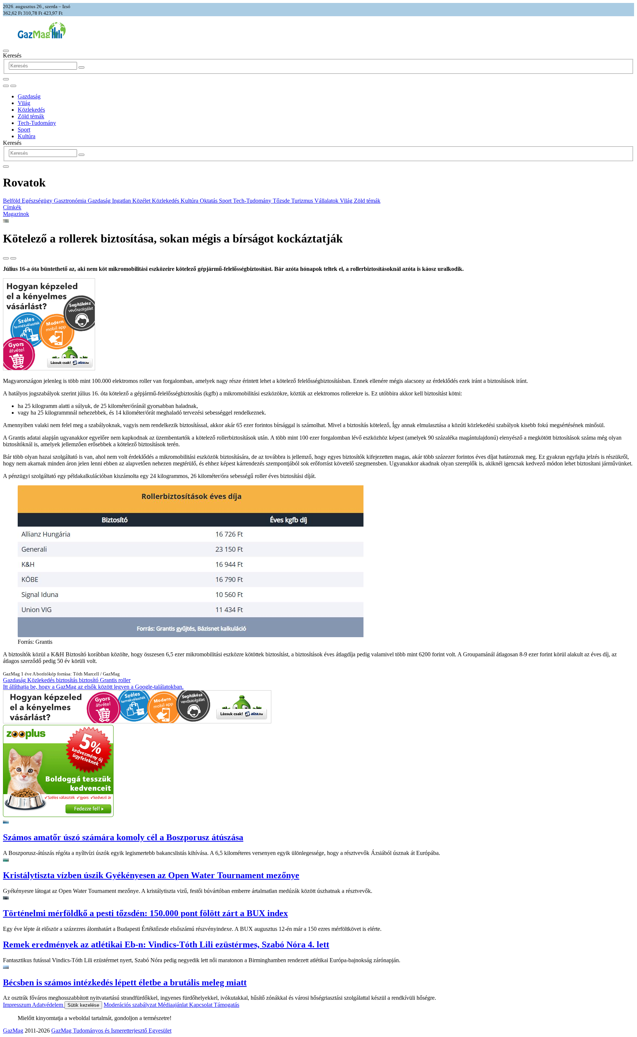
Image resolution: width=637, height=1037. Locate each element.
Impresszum (17, 1005)
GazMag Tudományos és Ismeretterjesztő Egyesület (111, 1030)
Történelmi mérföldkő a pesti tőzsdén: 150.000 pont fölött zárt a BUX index (145, 913)
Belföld (12, 201)
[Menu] (6, 51)
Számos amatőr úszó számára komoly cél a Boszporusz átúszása (123, 837)
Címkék (12, 207)
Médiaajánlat (173, 1005)
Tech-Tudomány (37, 123)
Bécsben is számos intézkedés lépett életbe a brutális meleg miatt (125, 982)
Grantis (109, 680)
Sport (24, 129)
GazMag (13, 1030)
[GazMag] (42, 36)
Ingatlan (122, 201)
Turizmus (302, 201)
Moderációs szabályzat (131, 1005)
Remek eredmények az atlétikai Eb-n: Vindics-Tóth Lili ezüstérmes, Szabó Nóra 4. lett (166, 944)
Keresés (12, 55)
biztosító (89, 680)
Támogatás (226, 1005)
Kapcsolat (201, 1005)
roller (124, 680)
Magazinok (16, 214)
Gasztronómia (71, 201)
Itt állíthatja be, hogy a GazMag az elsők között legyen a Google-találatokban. (93, 687)
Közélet (142, 201)
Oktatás (209, 201)
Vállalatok (327, 201)
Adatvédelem (48, 1005)
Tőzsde (282, 201)
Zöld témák (31, 116)
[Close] (6, 166)
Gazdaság (29, 96)
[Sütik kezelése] (13, 86)
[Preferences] (6, 79)
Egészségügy (38, 201)
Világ (24, 103)
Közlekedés (31, 110)
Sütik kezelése (83, 1005)
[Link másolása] (6, 258)
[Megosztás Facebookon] (13, 258)
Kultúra (26, 136)
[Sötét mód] (6, 86)
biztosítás (67, 680)
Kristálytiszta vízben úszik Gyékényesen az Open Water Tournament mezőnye (151, 875)
